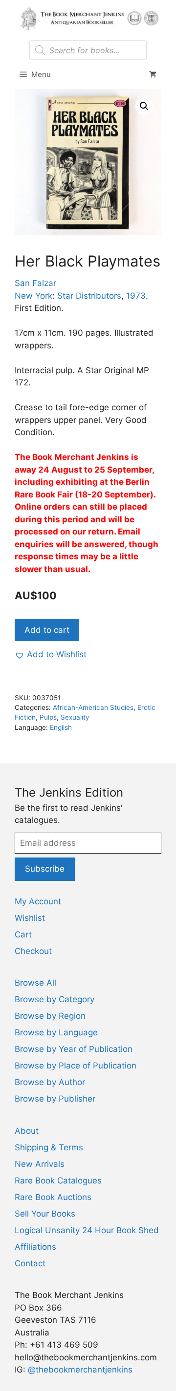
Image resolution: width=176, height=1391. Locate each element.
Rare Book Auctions (53, 1197)
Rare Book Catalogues (58, 1180)
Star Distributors (89, 296)
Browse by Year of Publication (73, 1049)
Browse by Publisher (55, 1099)
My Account (38, 901)
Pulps (48, 717)
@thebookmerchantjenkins (80, 1369)
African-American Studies (93, 707)
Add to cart (46, 630)
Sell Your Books (45, 1214)
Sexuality (75, 717)
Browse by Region (50, 1016)
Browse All (35, 983)
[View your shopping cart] (152, 74)
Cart (23, 934)
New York (33, 296)
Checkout (33, 951)
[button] (144, 106)
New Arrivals (40, 1164)
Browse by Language (56, 1032)
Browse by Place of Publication (75, 1065)
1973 (136, 296)
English (61, 727)
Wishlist (30, 918)
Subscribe (45, 869)
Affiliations (35, 1247)
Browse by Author (50, 1082)
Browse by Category (54, 999)
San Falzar (35, 283)
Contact (30, 1263)
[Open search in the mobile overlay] (88, 50)
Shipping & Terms (49, 1147)
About (27, 1131)
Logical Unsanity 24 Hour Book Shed (87, 1230)
